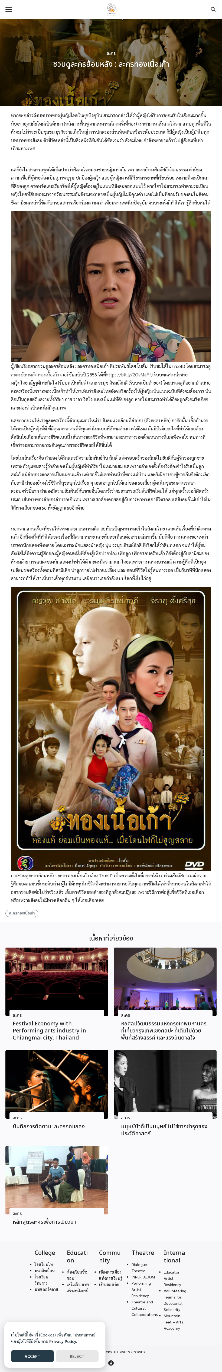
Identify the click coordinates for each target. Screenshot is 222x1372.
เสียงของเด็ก (109, 1284)
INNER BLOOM (143, 1276)
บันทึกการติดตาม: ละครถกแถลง (49, 1126)
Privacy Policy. (63, 1341)
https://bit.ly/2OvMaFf (128, 375)
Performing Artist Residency (141, 1289)
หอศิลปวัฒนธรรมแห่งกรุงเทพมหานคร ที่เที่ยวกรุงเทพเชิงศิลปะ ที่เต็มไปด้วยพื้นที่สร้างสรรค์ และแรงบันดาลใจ (164, 1031)
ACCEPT (32, 1356)
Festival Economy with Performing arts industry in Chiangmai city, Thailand (49, 1031)
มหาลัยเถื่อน (45, 1270)
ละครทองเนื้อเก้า (22, 913)
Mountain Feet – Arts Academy (173, 1322)
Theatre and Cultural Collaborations (145, 1308)
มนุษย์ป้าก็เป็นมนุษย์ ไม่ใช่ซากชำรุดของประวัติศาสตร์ (164, 1130)
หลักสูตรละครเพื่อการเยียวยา (44, 1222)
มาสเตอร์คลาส (46, 1289)
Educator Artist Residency (172, 1278)
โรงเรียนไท (44, 1264)
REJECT (77, 1356)
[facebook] (111, 1363)
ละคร (111, 53)
